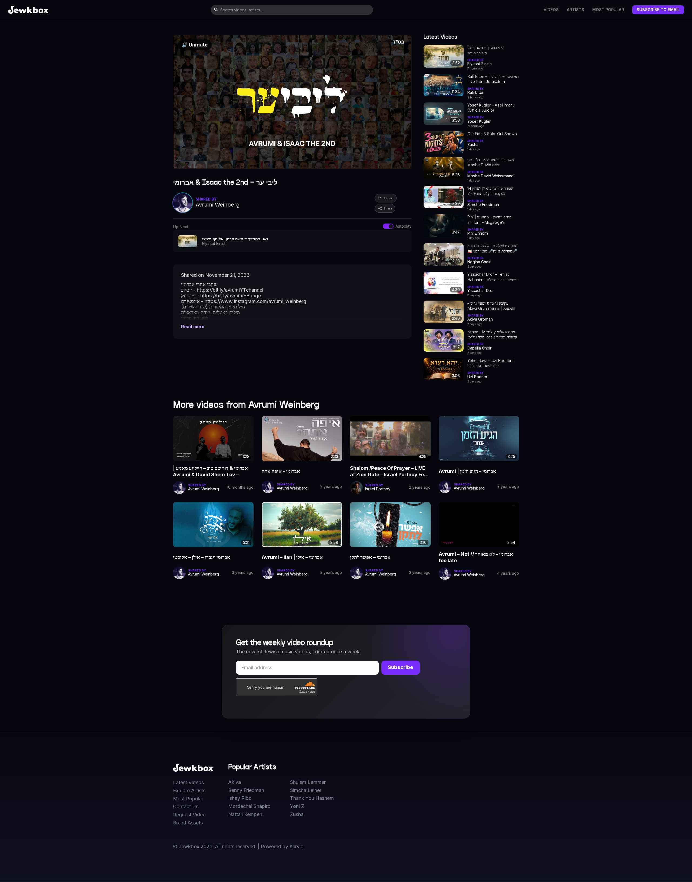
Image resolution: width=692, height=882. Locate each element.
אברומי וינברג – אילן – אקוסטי (201, 557)
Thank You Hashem (312, 798)
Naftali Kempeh (245, 814)
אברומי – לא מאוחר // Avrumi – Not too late (476, 557)
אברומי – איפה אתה (281, 471)
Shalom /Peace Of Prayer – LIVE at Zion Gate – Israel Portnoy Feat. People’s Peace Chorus (390, 471)
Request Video (189, 814)
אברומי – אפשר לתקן (370, 557)
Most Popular (608, 10)
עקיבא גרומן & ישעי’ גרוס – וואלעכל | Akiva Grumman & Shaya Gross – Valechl (491, 306)
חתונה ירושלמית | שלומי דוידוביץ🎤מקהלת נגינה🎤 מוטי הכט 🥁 (492, 248)
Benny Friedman (246, 790)
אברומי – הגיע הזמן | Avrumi (467, 471)
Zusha (297, 814)
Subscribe (400, 667)
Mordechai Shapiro (249, 806)
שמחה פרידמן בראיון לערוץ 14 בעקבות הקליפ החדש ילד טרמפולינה (490, 191)
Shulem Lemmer (308, 782)
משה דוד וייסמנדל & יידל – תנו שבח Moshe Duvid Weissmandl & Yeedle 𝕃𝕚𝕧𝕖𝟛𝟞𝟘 (490, 162)
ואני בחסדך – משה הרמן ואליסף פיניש (485, 50)
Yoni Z (297, 806)
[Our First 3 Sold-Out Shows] (444, 142)
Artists (575, 10)
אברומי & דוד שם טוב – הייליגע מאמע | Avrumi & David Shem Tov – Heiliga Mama (210, 471)
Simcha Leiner (305, 790)
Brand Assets (188, 823)
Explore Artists (189, 790)
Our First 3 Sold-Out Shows (492, 133)
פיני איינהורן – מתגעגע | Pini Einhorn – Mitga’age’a (489, 219)
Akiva (234, 782)
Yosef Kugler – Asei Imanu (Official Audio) (491, 107)
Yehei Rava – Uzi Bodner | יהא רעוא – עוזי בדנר (490, 363)
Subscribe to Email (658, 9)
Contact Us (185, 806)
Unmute (195, 45)
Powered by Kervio (282, 846)
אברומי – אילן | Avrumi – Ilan (292, 557)
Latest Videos (188, 782)
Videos (551, 10)
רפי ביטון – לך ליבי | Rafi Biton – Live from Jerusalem (493, 79)
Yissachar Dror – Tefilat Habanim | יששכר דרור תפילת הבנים (491, 277)
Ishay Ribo (240, 798)
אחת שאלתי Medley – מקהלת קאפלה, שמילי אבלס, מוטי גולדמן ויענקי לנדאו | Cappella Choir (492, 334)
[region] (292, 102)
